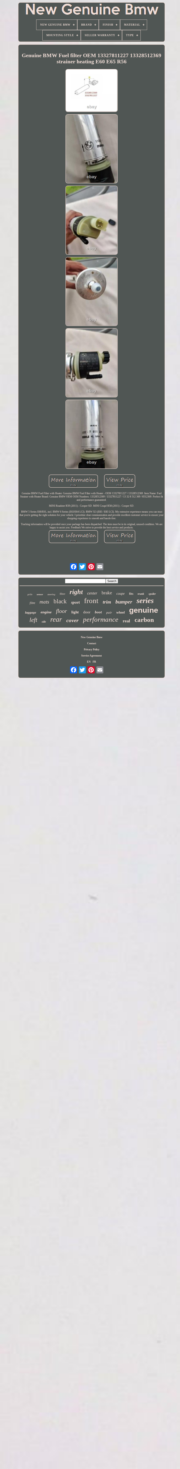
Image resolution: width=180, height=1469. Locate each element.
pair (109, 612)
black (60, 601)
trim (107, 602)
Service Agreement (91, 655)
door (86, 612)
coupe (120, 593)
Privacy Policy (91, 649)
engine (46, 612)
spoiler (152, 593)
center (92, 593)
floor (61, 611)
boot (98, 612)
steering (51, 594)
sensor (40, 594)
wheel (120, 612)
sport (75, 602)
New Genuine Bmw (92, 637)
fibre (32, 603)
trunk (141, 593)
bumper (123, 602)
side (44, 621)
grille (29, 594)
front (91, 601)
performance (100, 619)
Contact (91, 643)
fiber (62, 593)
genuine (143, 610)
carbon (144, 619)
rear (56, 619)
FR (94, 661)
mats (44, 602)
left (33, 619)
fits (131, 593)
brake (107, 592)
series (145, 600)
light (75, 612)
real (126, 620)
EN (89, 661)
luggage (30, 612)
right (76, 591)
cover (72, 620)
